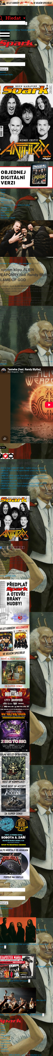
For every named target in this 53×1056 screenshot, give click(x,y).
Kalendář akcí (6, 200)
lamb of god (13, 263)
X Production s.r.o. (34, 1054)
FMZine (4, 1046)
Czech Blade (6, 1040)
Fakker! (4, 1038)
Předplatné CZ (6, 207)
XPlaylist (4, 1048)
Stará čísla (5, 212)
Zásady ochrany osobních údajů (17, 205)
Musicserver (6, 1043)
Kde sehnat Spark (8, 217)
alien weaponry (25, 263)
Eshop (17, 30)
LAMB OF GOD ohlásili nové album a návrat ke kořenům (24, 475)
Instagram (10, 30)
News (3, 192)
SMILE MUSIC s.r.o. (17, 1054)
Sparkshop (5, 215)
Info (2, 202)
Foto (2, 194)
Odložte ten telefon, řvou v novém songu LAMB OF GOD (24, 483)
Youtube (23, 30)
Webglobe (5, 1051)
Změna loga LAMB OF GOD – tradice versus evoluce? (23, 468)
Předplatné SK (6, 210)
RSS (33, 30)
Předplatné (5, 1035)
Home (3, 189)
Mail (29, 30)
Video (3, 197)
